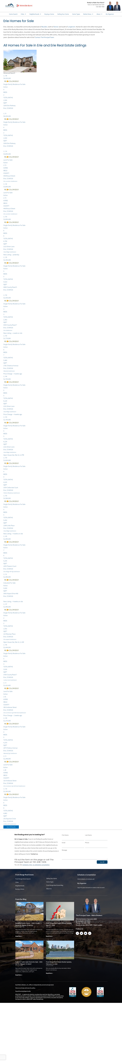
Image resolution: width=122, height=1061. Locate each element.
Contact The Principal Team (44, 37)
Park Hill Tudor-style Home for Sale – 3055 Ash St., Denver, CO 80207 (28, 963)
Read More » (18, 936)
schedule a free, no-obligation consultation (36, 865)
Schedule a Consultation (86, 875)
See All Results (11, 827)
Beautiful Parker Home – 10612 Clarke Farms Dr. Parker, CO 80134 (27, 924)
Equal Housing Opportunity (23, 991)
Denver (56, 27)
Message (64, 850)
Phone (87, 843)
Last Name (88, 835)
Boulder (44, 27)
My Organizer (81, 883)
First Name (65, 835)
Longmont (71, 27)
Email (63, 843)
